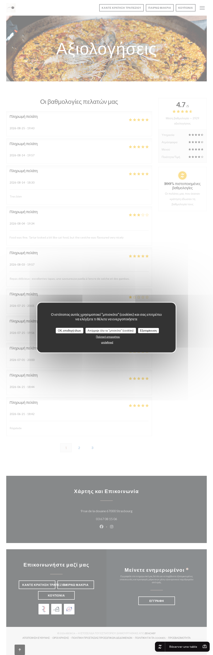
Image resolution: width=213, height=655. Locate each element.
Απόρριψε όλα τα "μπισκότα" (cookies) (111, 330)
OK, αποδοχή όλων (69, 330)
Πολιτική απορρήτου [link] (108, 336)
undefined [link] (107, 342)
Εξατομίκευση (148, 330)
